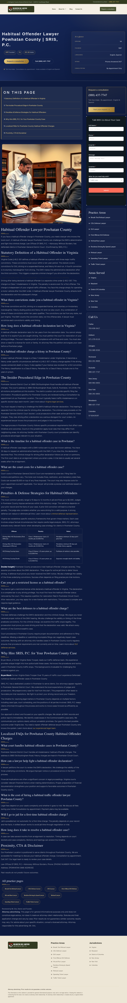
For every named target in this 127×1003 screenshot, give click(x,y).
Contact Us (78, 9)
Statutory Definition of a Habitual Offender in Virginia (25, 98)
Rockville (92, 368)
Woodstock (92, 400)
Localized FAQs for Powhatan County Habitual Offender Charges (29, 126)
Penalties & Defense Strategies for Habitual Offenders (26, 112)
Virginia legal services (54, 402)
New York (92, 389)
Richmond (92, 357)
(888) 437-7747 (114, 2)
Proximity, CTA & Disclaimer (16, 133)
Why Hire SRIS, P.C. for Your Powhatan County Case (25, 119)
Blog (71, 9)
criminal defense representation (64, 514)
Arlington (92, 346)
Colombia (92, 411)
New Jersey (93, 379)
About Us (61, 9)
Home (54, 9)
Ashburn (92, 335)
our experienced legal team (44, 728)
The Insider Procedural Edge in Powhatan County (24, 105)
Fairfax (91, 324)
